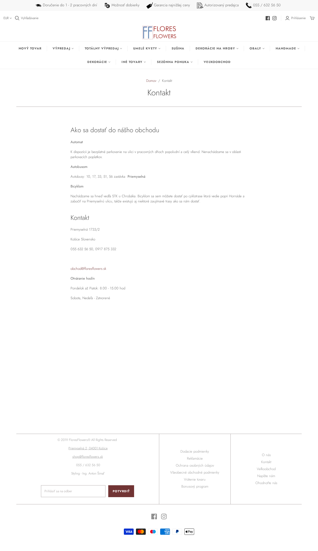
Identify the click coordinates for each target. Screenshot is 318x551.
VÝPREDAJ (61, 48)
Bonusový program (194, 486)
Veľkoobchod (217, 62)
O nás (266, 454)
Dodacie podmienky (194, 451)
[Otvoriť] (17, 18)
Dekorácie (97, 62)
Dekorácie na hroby (215, 48)
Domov (151, 80)
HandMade (286, 48)
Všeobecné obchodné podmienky (194, 472)
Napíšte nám (266, 475)
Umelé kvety (145, 48)
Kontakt (266, 461)
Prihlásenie (298, 18)
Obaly (255, 48)
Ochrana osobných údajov (195, 465)
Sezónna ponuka (173, 62)
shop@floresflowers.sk (87, 456)
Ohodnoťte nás (266, 482)
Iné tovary (132, 62)
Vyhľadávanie (29, 18)
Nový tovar (30, 48)
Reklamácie (195, 458)
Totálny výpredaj (102, 48)
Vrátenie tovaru (195, 479)
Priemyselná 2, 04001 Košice (88, 448)
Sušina (178, 48)
